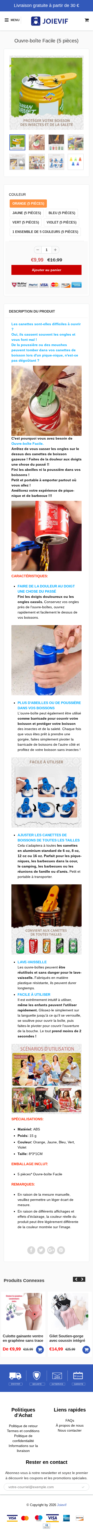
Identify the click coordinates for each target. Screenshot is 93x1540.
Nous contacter (70, 1430)
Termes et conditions (23, 1431)
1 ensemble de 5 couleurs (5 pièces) (45, 232)
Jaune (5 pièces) (26, 213)
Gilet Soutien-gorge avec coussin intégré (67, 1338)
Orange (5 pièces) (28, 203)
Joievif (61, 1505)
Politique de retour (23, 1426)
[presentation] (76, 1279)
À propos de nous (70, 1425)
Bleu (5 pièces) (62, 213)
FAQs (69, 1420)
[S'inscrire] (83, 1487)
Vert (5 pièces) (25, 222)
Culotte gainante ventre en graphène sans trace (23, 1338)
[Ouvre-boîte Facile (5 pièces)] (46, 92)
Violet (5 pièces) (61, 222)
